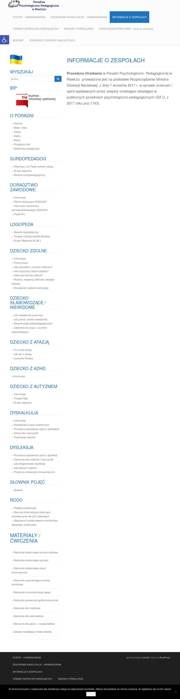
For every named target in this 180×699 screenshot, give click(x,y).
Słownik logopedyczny (26, 232)
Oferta (17, 132)
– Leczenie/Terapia (22, 358)
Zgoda (91, 694)
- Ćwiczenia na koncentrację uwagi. (31, 592)
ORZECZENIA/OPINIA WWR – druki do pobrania (126, 28)
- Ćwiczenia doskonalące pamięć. (30, 560)
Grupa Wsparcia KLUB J (27, 240)
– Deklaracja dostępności (26, 148)
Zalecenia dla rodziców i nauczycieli (33, 459)
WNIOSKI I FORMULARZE (79, 28)
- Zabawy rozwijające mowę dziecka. (32, 631)
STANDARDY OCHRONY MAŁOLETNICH (52, 40)
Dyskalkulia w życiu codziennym (31, 424)
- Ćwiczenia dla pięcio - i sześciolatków (33, 623)
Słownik (18, 490)
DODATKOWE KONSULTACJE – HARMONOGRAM (79, 17)
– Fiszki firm (18, 214)
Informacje (20, 197)
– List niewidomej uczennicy (27, 315)
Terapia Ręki (21, 398)
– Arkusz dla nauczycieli (25, 433)
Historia (18, 123)
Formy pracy (21, 262)
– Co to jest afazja (22, 350)
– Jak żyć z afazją (21, 354)
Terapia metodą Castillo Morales (32, 236)
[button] (4, 39)
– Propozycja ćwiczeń (24, 437)
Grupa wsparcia (22, 170)
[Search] (58, 79)
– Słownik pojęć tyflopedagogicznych (32, 323)
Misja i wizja (20, 127)
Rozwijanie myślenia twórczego (31, 288)
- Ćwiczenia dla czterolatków (27, 616)
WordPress (164, 657)
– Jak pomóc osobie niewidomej (29, 319)
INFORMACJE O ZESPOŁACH (129, 17)
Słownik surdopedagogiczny (29, 175)
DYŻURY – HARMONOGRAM (29, 17)
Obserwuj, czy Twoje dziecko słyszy (33, 166)
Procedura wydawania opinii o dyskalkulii (36, 429)
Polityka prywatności (25, 508)
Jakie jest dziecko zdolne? (28, 275)
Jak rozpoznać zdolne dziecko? (31, 271)
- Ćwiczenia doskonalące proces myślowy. (35, 552)
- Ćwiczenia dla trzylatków (26, 608)
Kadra (17, 136)
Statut (17, 140)
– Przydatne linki (21, 144)
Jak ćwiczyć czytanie (25, 468)
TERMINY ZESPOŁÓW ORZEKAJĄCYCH (36, 28)
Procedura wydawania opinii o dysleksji (35, 455)
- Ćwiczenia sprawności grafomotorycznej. (35, 600)
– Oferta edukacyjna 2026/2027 (29, 201)
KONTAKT (18, 40)
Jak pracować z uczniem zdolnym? (33, 267)
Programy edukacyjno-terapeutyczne (34, 472)
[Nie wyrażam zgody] (175, 692)
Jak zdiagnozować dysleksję (29, 463)
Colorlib (145, 657)
